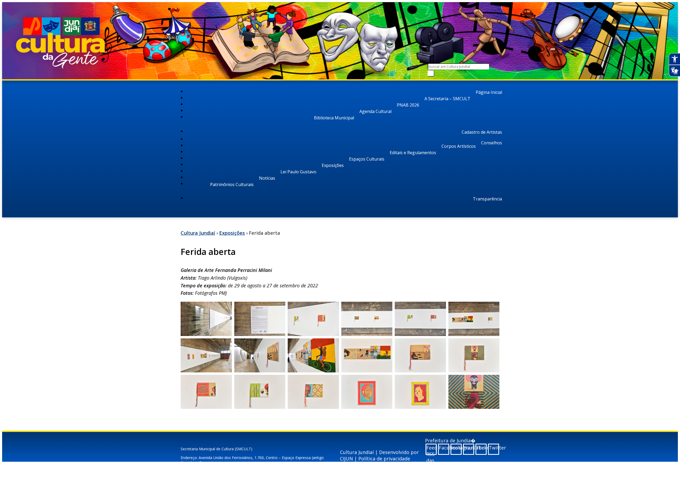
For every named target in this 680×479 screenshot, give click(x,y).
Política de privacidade (384, 458)
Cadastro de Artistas (482, 132)
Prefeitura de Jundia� (450, 440)
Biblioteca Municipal (334, 118)
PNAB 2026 (408, 105)
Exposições (333, 165)
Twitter (494, 447)
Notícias (267, 178)
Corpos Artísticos (458, 146)
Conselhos (491, 143)
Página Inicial (489, 92)
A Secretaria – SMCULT (447, 99)
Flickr (481, 447)
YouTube (469, 447)
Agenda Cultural (375, 111)
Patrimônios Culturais (232, 184)
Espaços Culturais (366, 159)
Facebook (444, 447)
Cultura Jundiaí (198, 233)
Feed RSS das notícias (431, 449)
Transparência (487, 199)
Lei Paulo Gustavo (298, 172)
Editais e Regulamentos (413, 153)
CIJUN (346, 458)
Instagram (456, 447)
